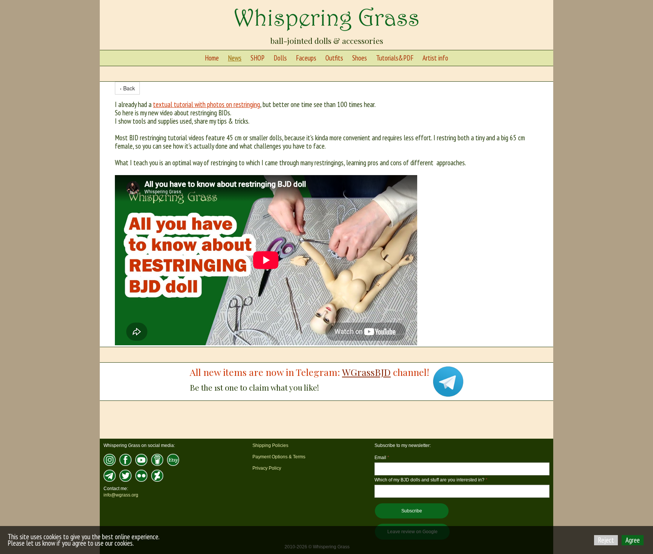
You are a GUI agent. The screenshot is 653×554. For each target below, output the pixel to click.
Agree (632, 540)
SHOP (258, 57)
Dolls (280, 57)
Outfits (334, 57)
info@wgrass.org (121, 495)
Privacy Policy (266, 468)
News (234, 57)
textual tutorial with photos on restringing (206, 104)
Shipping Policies (270, 445)
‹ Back (127, 88)
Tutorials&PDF (394, 57)
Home (212, 57)
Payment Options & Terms (278, 456)
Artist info (435, 57)
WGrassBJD (366, 372)
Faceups (306, 57)
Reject (606, 540)
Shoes (359, 57)
